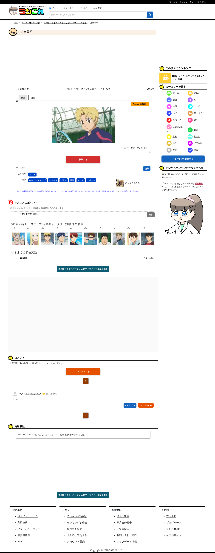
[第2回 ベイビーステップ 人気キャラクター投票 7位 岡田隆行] (104, 238)
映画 (175, 106)
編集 (147, 168)
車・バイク (199, 113)
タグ (85, 8)
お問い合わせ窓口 (127, 535)
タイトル (70, 8)
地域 (196, 150)
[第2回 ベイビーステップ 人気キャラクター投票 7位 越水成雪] (119, 238)
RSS (19, 541)
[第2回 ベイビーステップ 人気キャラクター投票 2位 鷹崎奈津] (18, 238)
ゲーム (176, 93)
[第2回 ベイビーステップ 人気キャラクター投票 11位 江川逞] (147, 238)
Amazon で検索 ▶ (140, 104)
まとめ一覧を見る (77, 535)
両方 (54, 8)
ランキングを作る (77, 522)
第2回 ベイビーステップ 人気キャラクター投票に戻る (83, 269)
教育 (175, 150)
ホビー (176, 113)
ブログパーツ (173, 522)
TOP (16, 22)
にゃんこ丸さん (132, 183)
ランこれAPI (173, 529)
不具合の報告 (124, 522)
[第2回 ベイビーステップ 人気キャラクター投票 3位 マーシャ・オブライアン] (33, 238)
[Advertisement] (83, 61)
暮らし (197, 136)
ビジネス (198, 143)
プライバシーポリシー (30, 529)
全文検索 (97, 8)
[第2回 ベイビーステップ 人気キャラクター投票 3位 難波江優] (61, 238)
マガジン (53, 180)
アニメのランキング (31, 22)
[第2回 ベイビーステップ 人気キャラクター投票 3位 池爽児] (47, 238)
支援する (171, 516)
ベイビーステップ (37, 180)
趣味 (196, 130)
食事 (175, 136)
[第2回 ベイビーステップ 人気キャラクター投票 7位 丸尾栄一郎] (133, 238)
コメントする (83, 371)
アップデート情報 (127, 541)
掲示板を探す (74, 529)
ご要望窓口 (123, 529)
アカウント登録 (76, 541)
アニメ (32, 174)
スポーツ (91, 180)
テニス (80, 180)
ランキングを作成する (183, 159)
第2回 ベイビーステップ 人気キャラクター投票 (65, 22)
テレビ (197, 106)
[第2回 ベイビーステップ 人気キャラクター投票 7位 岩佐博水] (90, 238)
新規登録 (199, 183)
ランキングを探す (77, 516)
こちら (118, 191)
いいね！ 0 (130, 405)
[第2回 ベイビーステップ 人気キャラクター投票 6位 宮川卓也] (76, 238)
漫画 (72, 180)
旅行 (196, 120)
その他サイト (173, 535)
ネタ (175, 143)
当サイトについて (27, 516)
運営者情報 (23, 535)
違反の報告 (123, 516)
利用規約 (22, 522)
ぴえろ (64, 180)
